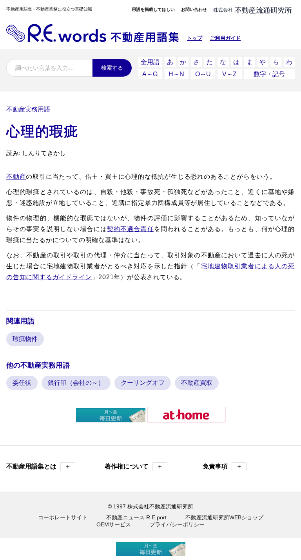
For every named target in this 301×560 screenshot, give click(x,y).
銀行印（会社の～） (76, 382)
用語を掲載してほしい (153, 9)
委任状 (22, 382)
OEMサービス (113, 524)
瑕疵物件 (25, 339)
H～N (176, 74)
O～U (203, 74)
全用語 (150, 62)
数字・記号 (269, 74)
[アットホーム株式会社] (186, 419)
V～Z (229, 74)
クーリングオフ (143, 382)
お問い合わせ (194, 9)
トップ (194, 38)
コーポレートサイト (62, 517)
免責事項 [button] (222, 466)
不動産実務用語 (28, 109)
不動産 (16, 176)
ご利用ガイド (225, 38)
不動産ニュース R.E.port (136, 517)
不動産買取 (196, 382)
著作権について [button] (134, 466)
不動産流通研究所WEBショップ (224, 517)
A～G (150, 74)
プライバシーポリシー (177, 524)
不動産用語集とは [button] (38, 466)
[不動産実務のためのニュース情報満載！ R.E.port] (110, 419)
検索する (112, 68)
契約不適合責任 (130, 229)
